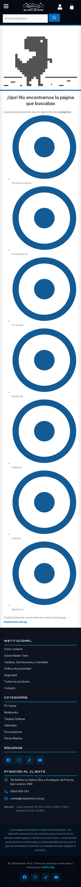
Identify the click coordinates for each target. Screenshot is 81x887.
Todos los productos (17, 681)
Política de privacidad (17, 668)
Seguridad (10, 675)
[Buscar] (54, 18)
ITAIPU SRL (48, 867)
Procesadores (13, 731)
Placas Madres (13, 738)
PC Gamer (10, 705)
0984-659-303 (19, 791)
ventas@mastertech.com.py (27, 798)
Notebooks (11, 712)
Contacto (9, 688)
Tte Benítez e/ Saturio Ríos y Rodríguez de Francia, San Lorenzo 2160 (42, 782)
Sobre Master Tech (16, 655)
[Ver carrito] (71, 6)
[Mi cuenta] (60, 7)
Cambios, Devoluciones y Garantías (26, 662)
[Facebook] (8, 760)
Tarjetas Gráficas (14, 718)
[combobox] (25, 18)
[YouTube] (40, 760)
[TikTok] (29, 760)
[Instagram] (19, 760)
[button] (6, 7)
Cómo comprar (13, 649)
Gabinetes (10, 725)
